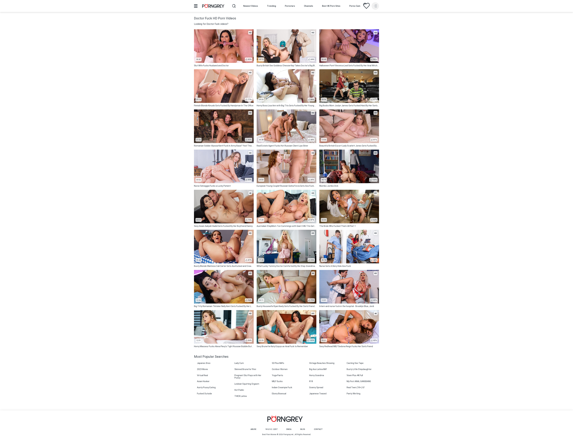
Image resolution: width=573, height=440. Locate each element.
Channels (308, 6)
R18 (311, 381)
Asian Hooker (203, 381)
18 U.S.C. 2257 (271, 429)
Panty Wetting (353, 393)
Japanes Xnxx (203, 363)
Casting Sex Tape (355, 363)
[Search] (234, 6)
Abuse (253, 429)
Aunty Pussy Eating (206, 387)
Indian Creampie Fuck (282, 387)
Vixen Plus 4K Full (355, 375)
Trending (271, 6)
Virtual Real (202, 375)
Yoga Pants (277, 375)
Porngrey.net (288, 434)
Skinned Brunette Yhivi (245, 369)
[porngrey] (213, 6)
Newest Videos (250, 6)
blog (302, 429)
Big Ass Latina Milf (318, 369)
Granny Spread (316, 387)
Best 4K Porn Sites (331, 6)
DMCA (288, 429)
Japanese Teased (317, 393)
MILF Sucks (277, 381)
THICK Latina (240, 396)
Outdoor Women (280, 369)
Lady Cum (239, 363)
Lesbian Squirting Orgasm (246, 384)
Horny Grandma (316, 375)
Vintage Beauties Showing (321, 363)
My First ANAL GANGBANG (359, 381)
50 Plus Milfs (278, 363)
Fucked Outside (204, 393)
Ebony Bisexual (279, 393)
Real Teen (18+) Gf (356, 387)
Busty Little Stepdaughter (359, 369)
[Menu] (196, 6)
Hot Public (239, 390)
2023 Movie (202, 369)
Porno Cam (354, 6)
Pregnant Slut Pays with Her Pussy (247, 376)
